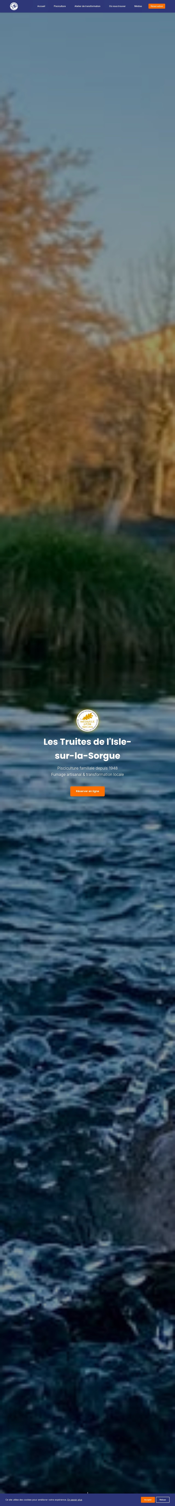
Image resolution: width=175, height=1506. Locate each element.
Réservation (157, 6)
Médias (138, 6)
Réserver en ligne (87, 791)
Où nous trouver (117, 6)
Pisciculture (60, 6)
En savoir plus (74, 1499)
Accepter (148, 1500)
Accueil (41, 6)
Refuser (163, 1500)
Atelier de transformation (87, 6)
